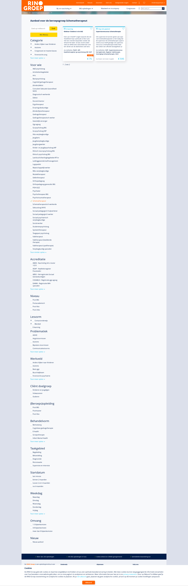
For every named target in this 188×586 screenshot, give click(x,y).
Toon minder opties (37, 252)
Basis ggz (36, 369)
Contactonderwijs (31, 320)
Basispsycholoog (39, 79)
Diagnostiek (37, 459)
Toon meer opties (36, 58)
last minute (37, 476)
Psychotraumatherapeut (42, 198)
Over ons (109, 3)
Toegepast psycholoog (41, 233)
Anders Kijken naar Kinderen (31, 44)
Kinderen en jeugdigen (41, 390)
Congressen (131, 8)
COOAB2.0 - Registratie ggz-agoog (45, 280)
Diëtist (35, 98)
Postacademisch (39, 303)
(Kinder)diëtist (38, 85)
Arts (34, 75)
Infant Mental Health (40, 438)
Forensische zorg (31, 54)
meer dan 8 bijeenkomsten (42, 531)
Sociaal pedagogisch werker (43, 214)
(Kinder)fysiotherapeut (41, 111)
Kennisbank (80, 3)
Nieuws (90, 3)
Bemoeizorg (37, 425)
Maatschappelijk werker (41, 168)
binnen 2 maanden (40, 480)
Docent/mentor (38, 101)
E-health (36, 431)
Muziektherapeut (39, 174)
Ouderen (36, 397)
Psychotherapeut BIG (40, 194)
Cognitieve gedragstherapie (43, 428)
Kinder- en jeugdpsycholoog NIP (44, 148)
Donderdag (37, 507)
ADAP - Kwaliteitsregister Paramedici (42, 270)
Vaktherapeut (38, 237)
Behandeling (37, 455)
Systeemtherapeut (39, 230)
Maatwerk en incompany (110, 8)
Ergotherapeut (38, 104)
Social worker (38, 223)
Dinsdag (36, 500)
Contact (134, 3)
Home (26, 13)
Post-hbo (36, 306)
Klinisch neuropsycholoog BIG (44, 151)
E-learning (36, 327)
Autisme (38, 47)
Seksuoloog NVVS (39, 208)
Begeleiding (37, 452)
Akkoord (88, 582)
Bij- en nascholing (63, 8)
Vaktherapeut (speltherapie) (43, 246)
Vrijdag (35, 510)
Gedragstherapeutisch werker (44, 118)
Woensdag (37, 504)
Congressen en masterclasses (46, 51)
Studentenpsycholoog (41, 227)
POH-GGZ (36, 188)
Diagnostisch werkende (41, 94)
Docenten (99, 3)
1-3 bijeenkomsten (39, 524)
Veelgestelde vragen (121, 3)
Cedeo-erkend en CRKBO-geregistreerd (109, 557)
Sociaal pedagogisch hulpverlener (45, 211)
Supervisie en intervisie (41, 465)
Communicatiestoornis (41, 348)
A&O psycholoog (39, 69)
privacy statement (130, 574)
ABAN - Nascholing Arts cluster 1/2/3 (44, 264)
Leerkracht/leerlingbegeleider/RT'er (46, 158)
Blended (31, 324)
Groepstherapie (38, 435)
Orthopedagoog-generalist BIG (44, 184)
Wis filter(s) (44, 35)
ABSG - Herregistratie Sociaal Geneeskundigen (43, 275)
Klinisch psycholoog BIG (41, 154)
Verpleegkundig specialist (42, 249)
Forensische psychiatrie (41, 376)
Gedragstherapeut (39, 114)
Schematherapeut (39, 201)
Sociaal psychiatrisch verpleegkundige (40, 219)
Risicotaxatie (37, 462)
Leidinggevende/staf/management (45, 161)
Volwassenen (37, 393)
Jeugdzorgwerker (39, 144)
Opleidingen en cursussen (40, 13)
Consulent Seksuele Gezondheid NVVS (44, 90)
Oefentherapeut (39, 178)
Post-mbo (36, 310)
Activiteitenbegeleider (41, 72)
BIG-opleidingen (85, 8)
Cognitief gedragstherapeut (43, 82)
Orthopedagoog (39, 181)
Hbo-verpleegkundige (41, 134)
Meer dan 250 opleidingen (45, 557)
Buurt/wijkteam (38, 372)
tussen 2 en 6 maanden (41, 483)
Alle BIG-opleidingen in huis (77, 557)
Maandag (36, 497)
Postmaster (37, 411)
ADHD (35, 335)
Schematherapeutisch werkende (45, 204)
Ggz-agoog (37, 124)
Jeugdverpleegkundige (41, 141)
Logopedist (37, 164)
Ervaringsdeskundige (40, 108)
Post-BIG (36, 300)
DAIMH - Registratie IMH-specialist (42, 284)
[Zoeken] (163, 8)
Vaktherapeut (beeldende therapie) (42, 241)
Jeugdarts (36, 138)
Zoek (53, 28)
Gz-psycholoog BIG (40, 128)
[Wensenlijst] (144, 3)
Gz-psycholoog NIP (40, 131)
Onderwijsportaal (157, 3)
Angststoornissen (39, 338)
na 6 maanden (38, 486)
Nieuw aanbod (38, 542)
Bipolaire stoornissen (40, 345)
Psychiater (36, 191)
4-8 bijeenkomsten (39, 528)
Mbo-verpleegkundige (41, 171)
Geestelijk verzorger (40, 121)
